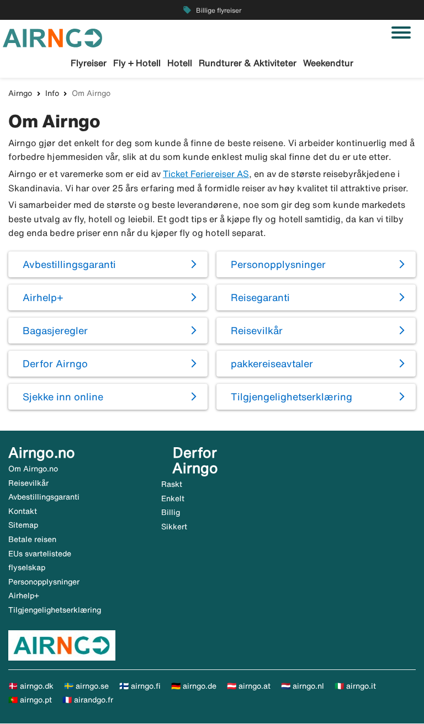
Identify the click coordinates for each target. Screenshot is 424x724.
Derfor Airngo (55, 363)
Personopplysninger (278, 264)
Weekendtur (328, 62)
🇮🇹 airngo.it (355, 686)
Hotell (179, 62)
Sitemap (23, 525)
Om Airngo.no (33, 469)
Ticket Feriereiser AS (206, 173)
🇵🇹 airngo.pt (30, 700)
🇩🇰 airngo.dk (31, 686)
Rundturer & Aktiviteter (247, 62)
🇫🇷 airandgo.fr (87, 700)
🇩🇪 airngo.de (193, 686)
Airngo (20, 93)
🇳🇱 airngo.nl (302, 686)
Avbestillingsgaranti (69, 264)
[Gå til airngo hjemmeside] (52, 37)
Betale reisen (32, 539)
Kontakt (22, 511)
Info (52, 93)
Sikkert (174, 526)
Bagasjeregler (55, 330)
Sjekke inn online (63, 396)
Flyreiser (89, 62)
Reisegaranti (260, 297)
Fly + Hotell (137, 62)
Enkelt (172, 498)
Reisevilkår (257, 330)
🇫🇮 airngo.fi (140, 686)
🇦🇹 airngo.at (249, 686)
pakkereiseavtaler (272, 363)
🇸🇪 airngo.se (86, 686)
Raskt (171, 484)
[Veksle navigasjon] (401, 32)
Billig (170, 512)
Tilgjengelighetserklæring (291, 396)
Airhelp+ (43, 297)
